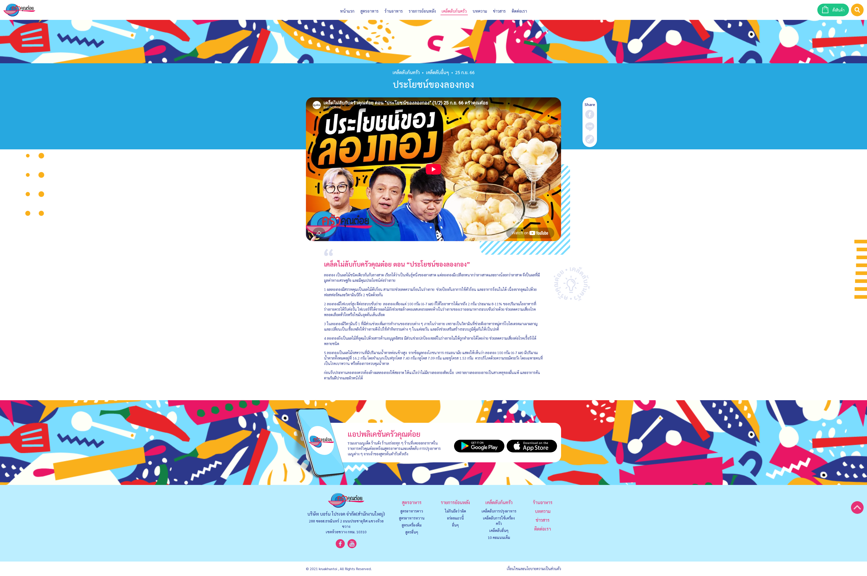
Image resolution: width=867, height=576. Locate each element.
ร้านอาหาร (394, 11)
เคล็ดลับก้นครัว (406, 72)
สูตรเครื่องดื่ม (412, 525)
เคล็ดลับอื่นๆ (498, 530)
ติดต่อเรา (542, 529)
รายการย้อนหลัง (455, 502)
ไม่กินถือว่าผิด (455, 511)
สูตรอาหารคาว (411, 511)
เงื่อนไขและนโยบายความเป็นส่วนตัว (534, 568)
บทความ (480, 11)
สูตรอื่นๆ (411, 532)
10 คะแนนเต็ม (499, 537)
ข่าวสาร (499, 11)
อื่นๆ (455, 525)
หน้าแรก (347, 11)
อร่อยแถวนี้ (455, 518)
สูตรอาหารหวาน (411, 518)
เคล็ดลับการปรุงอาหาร (499, 511)
